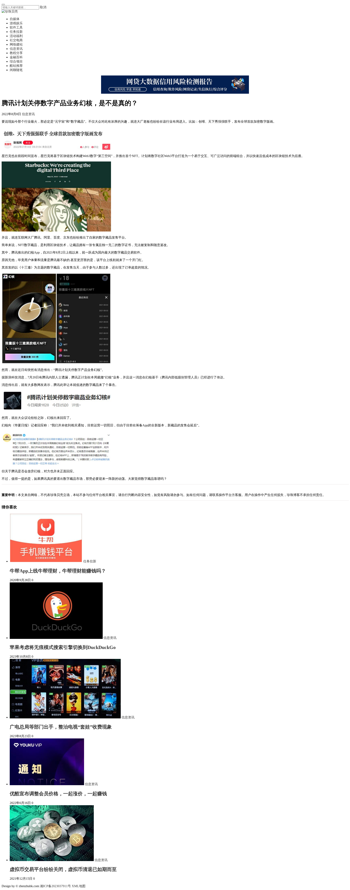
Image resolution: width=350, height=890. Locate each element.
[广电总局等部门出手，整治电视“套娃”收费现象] (66, 717)
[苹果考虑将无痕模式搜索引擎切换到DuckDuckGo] (57, 637)
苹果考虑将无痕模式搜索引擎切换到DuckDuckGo (63, 647)
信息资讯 (16, 48)
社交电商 (16, 40)
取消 (43, 7)
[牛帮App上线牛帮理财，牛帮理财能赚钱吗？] (46, 561)
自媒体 (14, 19)
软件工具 (16, 27)
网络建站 (16, 44)
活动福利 (16, 36)
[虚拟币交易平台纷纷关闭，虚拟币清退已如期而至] (52, 860)
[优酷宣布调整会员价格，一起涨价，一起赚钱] (47, 784)
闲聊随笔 (16, 70)
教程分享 (16, 53)
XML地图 (78, 886)
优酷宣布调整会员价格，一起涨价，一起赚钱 (58, 793)
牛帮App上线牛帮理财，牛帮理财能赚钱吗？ (58, 571)
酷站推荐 (16, 65)
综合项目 (16, 61)
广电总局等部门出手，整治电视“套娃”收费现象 (61, 727)
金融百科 (16, 57)
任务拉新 (16, 31)
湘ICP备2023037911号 (55, 886)
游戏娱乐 (16, 23)
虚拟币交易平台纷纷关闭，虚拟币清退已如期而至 (63, 869)
